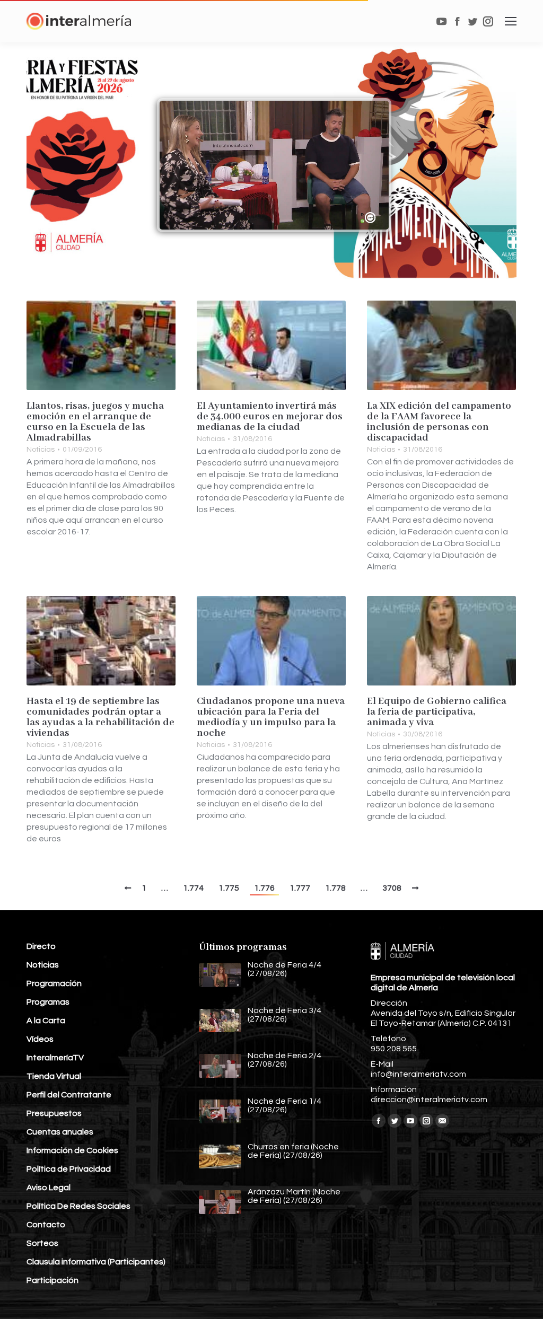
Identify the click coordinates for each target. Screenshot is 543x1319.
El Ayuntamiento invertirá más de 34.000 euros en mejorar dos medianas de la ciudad (270, 417)
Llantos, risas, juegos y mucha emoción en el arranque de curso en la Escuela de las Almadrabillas (95, 422)
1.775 (228, 888)
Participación (52, 1280)
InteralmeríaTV (55, 1057)
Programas (48, 1002)
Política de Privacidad (69, 1169)
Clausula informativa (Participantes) (96, 1262)
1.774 (193, 888)
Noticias (41, 449)
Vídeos (40, 1039)
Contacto (46, 1224)
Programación (54, 983)
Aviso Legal (49, 1187)
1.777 (300, 888)
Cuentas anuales (60, 1132)
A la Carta (46, 1020)
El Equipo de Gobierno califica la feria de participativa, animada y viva (436, 712)
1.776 (264, 888)
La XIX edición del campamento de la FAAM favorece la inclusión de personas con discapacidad (439, 422)
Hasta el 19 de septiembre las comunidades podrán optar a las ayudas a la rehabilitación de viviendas (100, 717)
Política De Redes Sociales (78, 1206)
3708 (391, 888)
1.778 (335, 888)
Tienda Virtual (54, 1076)
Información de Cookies (72, 1150)
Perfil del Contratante (69, 1095)
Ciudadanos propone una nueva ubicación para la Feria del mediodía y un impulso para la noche (271, 717)
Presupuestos (54, 1113)
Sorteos (42, 1243)
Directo (41, 946)
